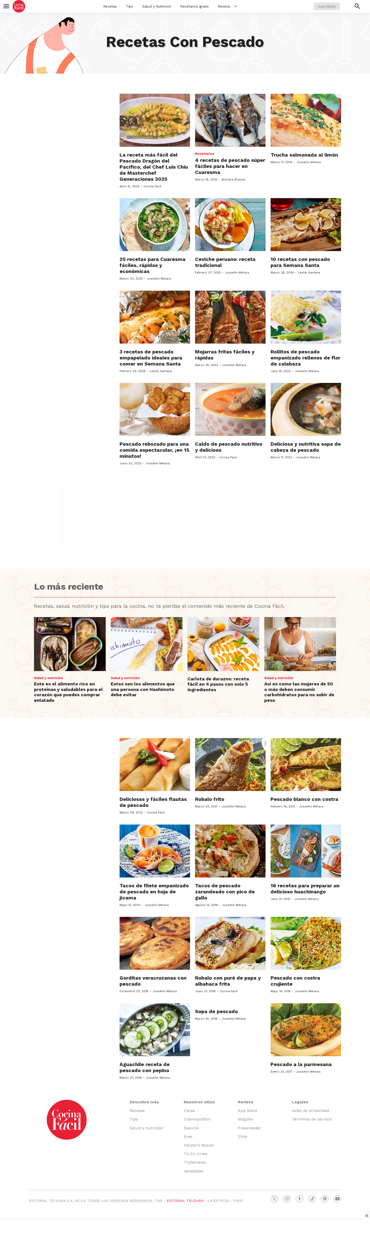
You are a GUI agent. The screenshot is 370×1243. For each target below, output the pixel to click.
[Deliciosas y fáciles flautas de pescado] (155, 764)
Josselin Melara (309, 162)
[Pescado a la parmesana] (306, 1029)
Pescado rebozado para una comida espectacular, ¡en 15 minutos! (154, 450)
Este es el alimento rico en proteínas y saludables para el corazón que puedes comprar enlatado (68, 692)
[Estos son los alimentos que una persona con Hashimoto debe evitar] (146, 644)
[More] (235, 6)
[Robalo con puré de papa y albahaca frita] (230, 943)
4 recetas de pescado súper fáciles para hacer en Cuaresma (230, 166)
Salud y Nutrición (156, 6)
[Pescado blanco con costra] (306, 764)
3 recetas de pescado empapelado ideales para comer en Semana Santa (151, 358)
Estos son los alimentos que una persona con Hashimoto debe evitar (143, 689)
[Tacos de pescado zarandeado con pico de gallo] (230, 851)
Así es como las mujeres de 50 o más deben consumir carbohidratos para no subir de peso (299, 692)
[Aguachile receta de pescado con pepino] (155, 1029)
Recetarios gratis (194, 6)
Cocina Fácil (152, 186)
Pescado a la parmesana (301, 1064)
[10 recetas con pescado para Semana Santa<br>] (306, 224)
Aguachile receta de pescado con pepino (145, 1067)
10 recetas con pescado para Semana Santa (300, 262)
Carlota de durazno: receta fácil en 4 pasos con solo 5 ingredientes (218, 684)
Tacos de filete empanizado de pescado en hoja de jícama (154, 892)
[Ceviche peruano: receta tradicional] (230, 224)
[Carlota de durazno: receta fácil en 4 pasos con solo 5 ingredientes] (223, 644)
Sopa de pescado (216, 1011)
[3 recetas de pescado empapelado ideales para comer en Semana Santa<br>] (155, 317)
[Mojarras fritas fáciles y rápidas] (230, 317)
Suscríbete (327, 6)
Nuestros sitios (199, 1102)
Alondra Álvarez (233, 179)
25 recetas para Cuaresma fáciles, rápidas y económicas (153, 265)
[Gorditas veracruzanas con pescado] (155, 943)
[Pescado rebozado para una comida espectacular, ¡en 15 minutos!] (155, 409)
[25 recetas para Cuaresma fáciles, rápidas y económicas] (155, 224)
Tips (129, 6)
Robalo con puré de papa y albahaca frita (228, 981)
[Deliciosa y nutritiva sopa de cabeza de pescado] (306, 409)
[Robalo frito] (230, 764)
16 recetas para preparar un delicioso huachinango (305, 889)
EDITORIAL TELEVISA (185, 1201)
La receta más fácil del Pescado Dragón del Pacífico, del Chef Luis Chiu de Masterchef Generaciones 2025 (154, 167)
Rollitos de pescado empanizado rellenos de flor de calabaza (305, 358)
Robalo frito (209, 799)
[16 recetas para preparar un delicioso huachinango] (306, 851)
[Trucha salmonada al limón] (306, 120)
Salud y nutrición (48, 678)
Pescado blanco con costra (304, 799)
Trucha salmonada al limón (304, 155)
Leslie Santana (309, 272)
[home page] (19, 6)
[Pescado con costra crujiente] (306, 943)
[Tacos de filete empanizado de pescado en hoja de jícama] (155, 851)
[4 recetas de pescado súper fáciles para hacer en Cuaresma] (230, 120)
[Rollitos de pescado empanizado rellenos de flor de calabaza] (306, 317)
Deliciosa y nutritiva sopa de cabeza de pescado (306, 447)
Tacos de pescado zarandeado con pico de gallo (225, 892)
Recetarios (204, 154)
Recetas (110, 6)
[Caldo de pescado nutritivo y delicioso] (230, 409)
